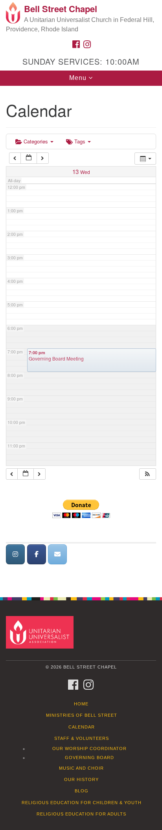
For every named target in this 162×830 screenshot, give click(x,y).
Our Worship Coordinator (89, 748)
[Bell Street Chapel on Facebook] (36, 554)
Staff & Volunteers (81, 738)
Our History (81, 779)
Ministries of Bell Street (81, 715)
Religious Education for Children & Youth (82, 802)
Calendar (81, 727)
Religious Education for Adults (81, 814)
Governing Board (89, 757)
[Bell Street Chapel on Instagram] (15, 554)
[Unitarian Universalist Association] (41, 632)
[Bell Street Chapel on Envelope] (57, 554)
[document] (81, 337)
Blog (81, 790)
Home (81, 703)
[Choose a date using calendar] (28, 158)
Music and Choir (81, 768)
